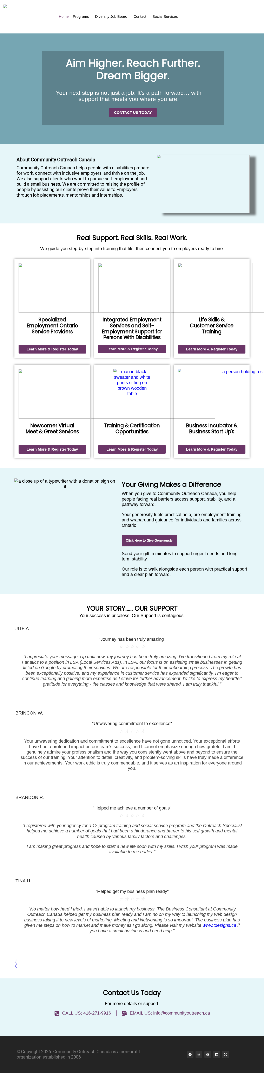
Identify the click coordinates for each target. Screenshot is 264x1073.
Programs (81, 16)
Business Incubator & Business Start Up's (211, 428)
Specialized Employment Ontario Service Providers (52, 325)
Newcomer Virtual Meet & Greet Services (52, 428)
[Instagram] (199, 1054)
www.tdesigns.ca (219, 925)
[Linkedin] (216, 1054)
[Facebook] (190, 1054)
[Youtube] (207, 1054)
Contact (139, 16)
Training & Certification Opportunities (132, 428)
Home (64, 16)
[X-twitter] (225, 1054)
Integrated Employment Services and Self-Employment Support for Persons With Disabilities (132, 328)
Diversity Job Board (111, 16)
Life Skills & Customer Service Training (211, 325)
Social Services (165, 16)
